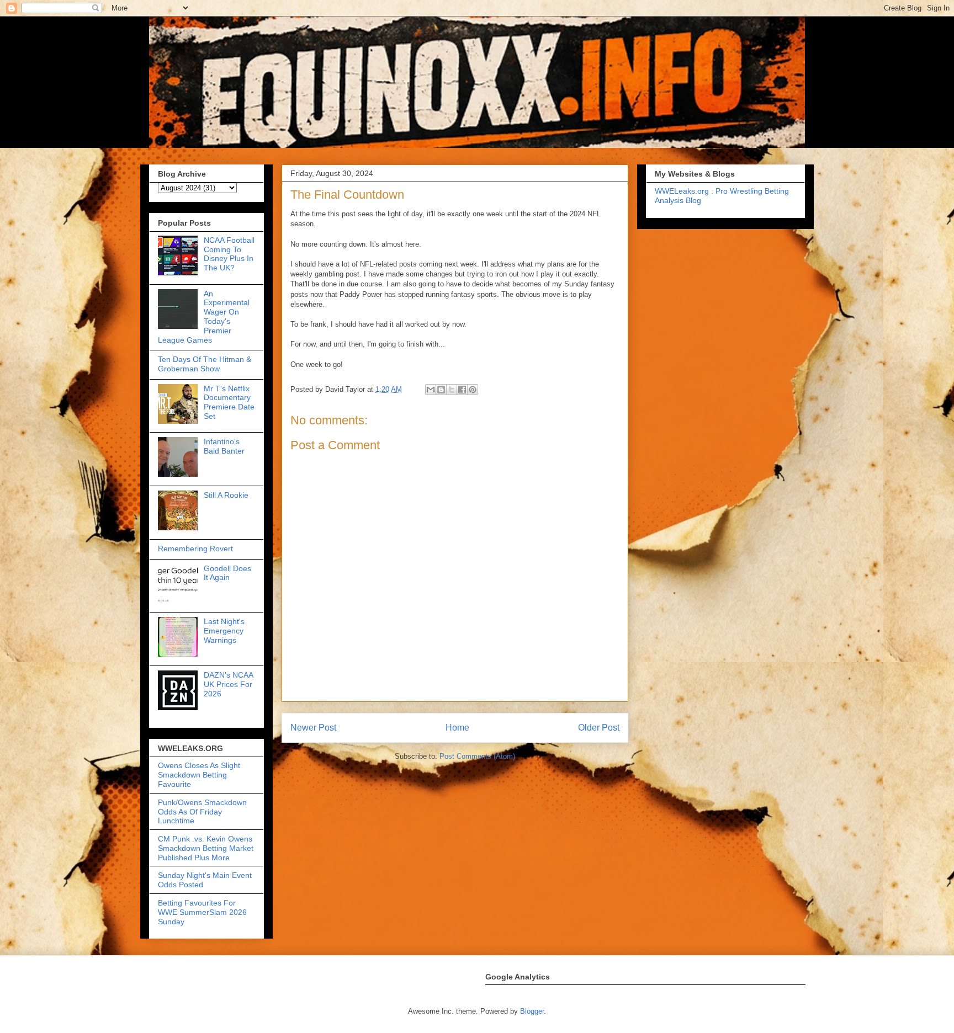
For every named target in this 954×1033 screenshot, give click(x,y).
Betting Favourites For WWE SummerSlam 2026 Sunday (202, 912)
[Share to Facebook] (462, 389)
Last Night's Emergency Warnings (224, 631)
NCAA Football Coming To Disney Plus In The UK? (229, 254)
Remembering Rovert (195, 548)
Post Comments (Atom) (477, 756)
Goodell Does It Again (227, 573)
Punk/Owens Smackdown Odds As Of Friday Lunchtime (202, 812)
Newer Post (313, 727)
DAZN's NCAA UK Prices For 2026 (228, 684)
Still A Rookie (226, 495)
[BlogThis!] (441, 389)
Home (457, 727)
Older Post (598, 727)
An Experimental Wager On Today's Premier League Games (204, 316)
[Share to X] (451, 389)
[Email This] (430, 389)
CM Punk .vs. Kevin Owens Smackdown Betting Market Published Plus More (205, 848)
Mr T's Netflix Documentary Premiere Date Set (229, 402)
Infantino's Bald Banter (224, 446)
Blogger (532, 1011)
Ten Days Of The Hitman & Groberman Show (204, 364)
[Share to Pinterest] (472, 389)
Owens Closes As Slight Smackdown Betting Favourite (199, 775)
